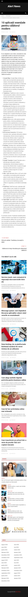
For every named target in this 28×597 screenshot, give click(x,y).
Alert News (14, 6)
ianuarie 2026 (17, 552)
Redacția (13, 32)
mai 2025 (16, 562)
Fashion (3, 478)
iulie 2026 (16, 544)
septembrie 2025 (18, 557)
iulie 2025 (16, 560)
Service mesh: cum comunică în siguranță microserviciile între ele (13, 279)
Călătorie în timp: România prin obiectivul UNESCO (14, 249)
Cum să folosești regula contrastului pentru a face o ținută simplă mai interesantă (13, 481)
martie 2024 (17, 575)
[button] (2, 1)
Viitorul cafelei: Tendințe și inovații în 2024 (12, 241)
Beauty (9, 497)
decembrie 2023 (5, 581)
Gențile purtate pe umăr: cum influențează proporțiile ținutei (15, 511)
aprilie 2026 (4, 550)
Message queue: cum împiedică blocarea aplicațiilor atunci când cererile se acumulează (13, 313)
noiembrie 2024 (5, 570)
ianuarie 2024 (17, 578)
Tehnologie (10, 491)
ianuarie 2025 (17, 568)
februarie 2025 (5, 568)
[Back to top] (24, 593)
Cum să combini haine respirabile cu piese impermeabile (17, 505)
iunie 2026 (4, 547)
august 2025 (4, 560)
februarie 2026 (5, 552)
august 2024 (17, 573)
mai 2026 (16, 547)
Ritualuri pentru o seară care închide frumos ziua (16, 487)
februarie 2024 (5, 578)
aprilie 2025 (4, 565)
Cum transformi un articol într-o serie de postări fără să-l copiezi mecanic (13, 442)
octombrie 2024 (18, 570)
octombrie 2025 (5, 557)
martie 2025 (17, 565)
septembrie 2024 (5, 573)
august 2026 (4, 544)
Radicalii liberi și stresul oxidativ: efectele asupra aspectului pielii (16, 499)
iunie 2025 (4, 562)
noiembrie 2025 (18, 555)
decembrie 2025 (5, 555)
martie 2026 (17, 550)
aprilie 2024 (4, 575)
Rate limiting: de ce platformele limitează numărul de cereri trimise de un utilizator (13, 346)
